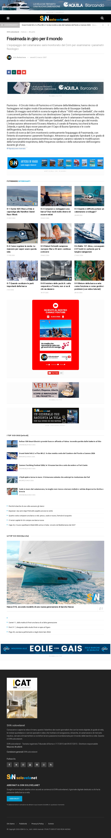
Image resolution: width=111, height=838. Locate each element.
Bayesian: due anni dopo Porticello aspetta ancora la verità (31, 511)
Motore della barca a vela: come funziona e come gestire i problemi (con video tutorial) (89, 286)
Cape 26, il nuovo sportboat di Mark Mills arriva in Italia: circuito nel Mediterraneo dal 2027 (42, 525)
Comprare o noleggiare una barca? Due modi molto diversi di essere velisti (56, 212)
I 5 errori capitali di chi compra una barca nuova (26, 520)
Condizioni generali (15, 752)
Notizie (24, 32)
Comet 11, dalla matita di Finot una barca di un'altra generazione (33, 623)
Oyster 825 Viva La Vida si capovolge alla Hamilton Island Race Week (21, 212)
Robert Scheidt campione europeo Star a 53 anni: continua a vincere (56, 249)
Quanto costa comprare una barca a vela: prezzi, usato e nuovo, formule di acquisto (40, 516)
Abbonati (14, 799)
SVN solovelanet (13, 32)
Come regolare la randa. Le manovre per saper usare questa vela (22, 249)
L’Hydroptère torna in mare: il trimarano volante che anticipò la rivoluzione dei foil (53, 25)
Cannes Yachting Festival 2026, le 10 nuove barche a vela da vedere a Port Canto (53, 465)
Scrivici (51, 824)
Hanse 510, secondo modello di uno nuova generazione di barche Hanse (40, 607)
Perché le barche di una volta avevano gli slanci (26, 506)
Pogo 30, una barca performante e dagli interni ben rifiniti (30, 632)
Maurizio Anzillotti (14, 747)
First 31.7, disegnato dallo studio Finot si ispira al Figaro (29, 627)
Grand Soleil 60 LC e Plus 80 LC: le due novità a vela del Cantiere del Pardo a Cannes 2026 (57, 453)
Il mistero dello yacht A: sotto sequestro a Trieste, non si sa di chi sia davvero (56, 286)
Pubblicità (23, 824)
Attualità (32, 32)
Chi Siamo (11, 824)
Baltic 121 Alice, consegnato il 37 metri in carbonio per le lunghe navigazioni (89, 249)
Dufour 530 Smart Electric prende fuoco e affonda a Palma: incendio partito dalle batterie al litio (60, 441)
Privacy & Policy (38, 824)
